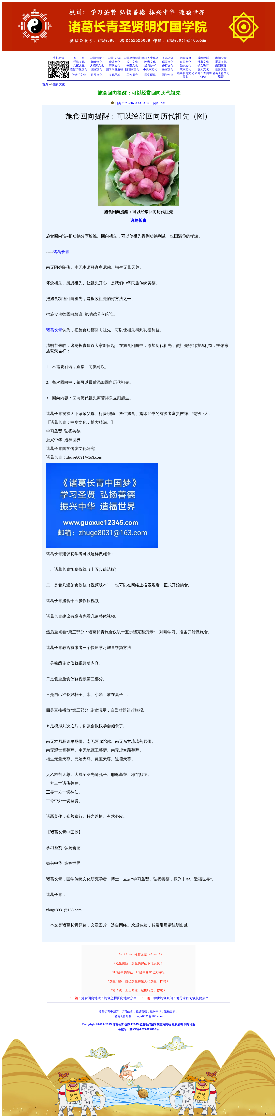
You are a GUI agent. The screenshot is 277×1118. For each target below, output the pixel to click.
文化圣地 (114, 74)
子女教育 (203, 65)
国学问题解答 (114, 69)
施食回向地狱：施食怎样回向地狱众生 (108, 998)
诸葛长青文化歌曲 (185, 75)
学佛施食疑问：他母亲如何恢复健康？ (181, 998)
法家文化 (96, 69)
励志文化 (185, 65)
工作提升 (132, 74)
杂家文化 (167, 69)
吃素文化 (150, 61)
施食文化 (96, 61)
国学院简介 (97, 58)
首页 (45, 84)
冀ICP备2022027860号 (144, 1029)
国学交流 (167, 74)
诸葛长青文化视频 (220, 75)
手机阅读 (58, 58)
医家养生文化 (78, 69)
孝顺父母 (221, 58)
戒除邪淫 (203, 58)
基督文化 (221, 69)
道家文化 (185, 61)
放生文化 (132, 61)
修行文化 (167, 65)
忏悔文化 (79, 61)
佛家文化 (203, 61)
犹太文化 (203, 69)
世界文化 (96, 74)
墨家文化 (221, 61)
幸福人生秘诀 (150, 58)
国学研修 (150, 74)
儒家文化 (167, 61)
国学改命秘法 (132, 58)
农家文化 (185, 69)
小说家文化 (150, 69)
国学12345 (114, 58)
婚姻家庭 (221, 65)
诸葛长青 (138, 220)
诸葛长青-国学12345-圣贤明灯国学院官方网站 (142, 1024)
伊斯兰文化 (79, 74)
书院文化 (132, 65)
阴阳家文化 (132, 69)
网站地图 (189, 1024)
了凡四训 (167, 58)
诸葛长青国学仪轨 (203, 75)
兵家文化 (79, 65)
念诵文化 (114, 61)
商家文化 (114, 65)
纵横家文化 (97, 65)
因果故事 (185, 58)
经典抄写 (150, 65)
